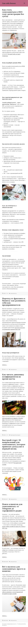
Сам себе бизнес (9, 3)
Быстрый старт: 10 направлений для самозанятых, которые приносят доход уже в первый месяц (13, 444)
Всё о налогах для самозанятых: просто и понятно (13, 568)
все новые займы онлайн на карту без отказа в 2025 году (13, 526)
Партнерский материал (15, 435)
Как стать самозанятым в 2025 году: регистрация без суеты (13, 13)
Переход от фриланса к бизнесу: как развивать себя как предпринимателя (14, 301)
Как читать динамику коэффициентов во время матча (13, 376)
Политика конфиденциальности (9, 624)
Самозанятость (13, 293)
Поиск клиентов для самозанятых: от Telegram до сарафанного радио (12, 507)
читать (4, 364)
